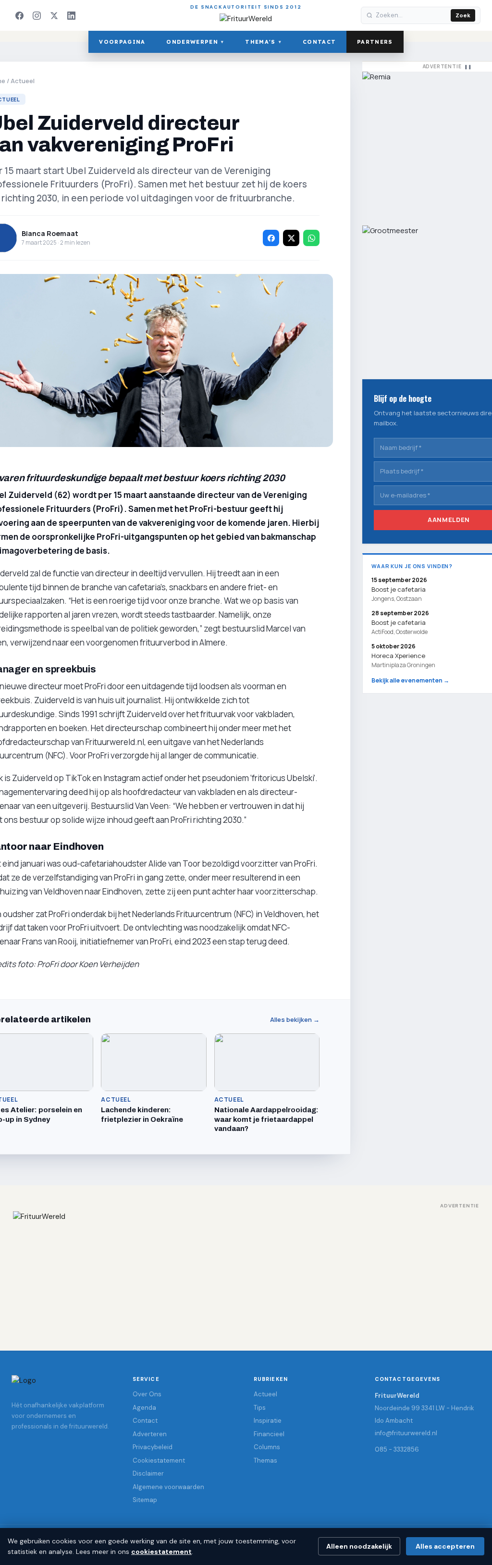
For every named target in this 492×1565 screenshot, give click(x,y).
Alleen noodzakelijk (359, 1546)
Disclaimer (148, 1473)
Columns (267, 1447)
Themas (265, 1460)
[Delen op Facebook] (271, 238)
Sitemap (145, 1500)
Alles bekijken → (295, 1020)
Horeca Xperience (398, 655)
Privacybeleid (152, 1447)
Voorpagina (122, 41)
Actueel (23, 80)
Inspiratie (268, 1420)
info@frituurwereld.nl (406, 1433)
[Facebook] (19, 15)
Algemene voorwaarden (168, 1487)
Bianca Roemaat (50, 233)
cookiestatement (161, 1551)
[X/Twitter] (54, 15)
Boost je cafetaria (398, 622)
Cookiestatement (159, 1460)
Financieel (269, 1434)
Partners (375, 41)
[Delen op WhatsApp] (311, 238)
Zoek (462, 15)
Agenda (144, 1408)
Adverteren (150, 1434)
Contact (319, 41)
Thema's (263, 41)
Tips (260, 1408)
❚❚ (468, 66)
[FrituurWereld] (246, 1271)
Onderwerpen (195, 41)
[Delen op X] (291, 238)
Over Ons (147, 1394)
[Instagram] (36, 15)
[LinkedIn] (71, 15)
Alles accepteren (445, 1546)
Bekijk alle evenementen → (410, 680)
